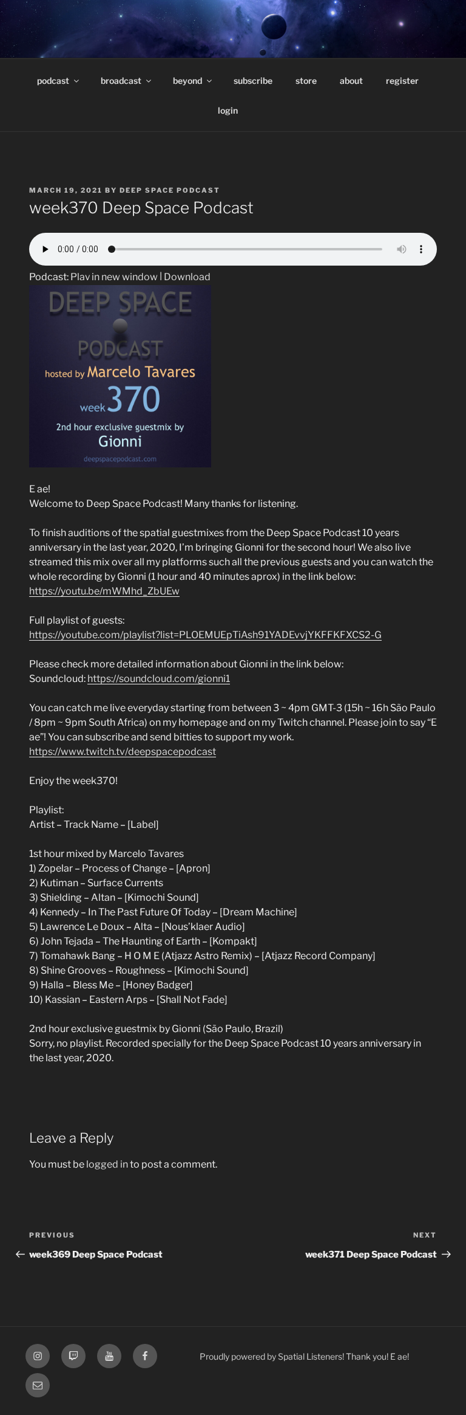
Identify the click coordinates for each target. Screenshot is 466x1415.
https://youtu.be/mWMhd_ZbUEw (104, 591)
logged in (107, 1164)
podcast (53, 80)
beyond (187, 80)
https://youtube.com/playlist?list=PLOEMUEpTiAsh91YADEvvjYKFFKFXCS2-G (205, 635)
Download (187, 277)
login (228, 110)
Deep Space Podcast (170, 190)
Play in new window (114, 277)
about (351, 80)
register (402, 80)
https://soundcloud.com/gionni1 (158, 678)
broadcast (121, 80)
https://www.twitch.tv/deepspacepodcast (122, 751)
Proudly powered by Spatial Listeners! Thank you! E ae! (304, 1356)
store (306, 80)
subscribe (253, 80)
